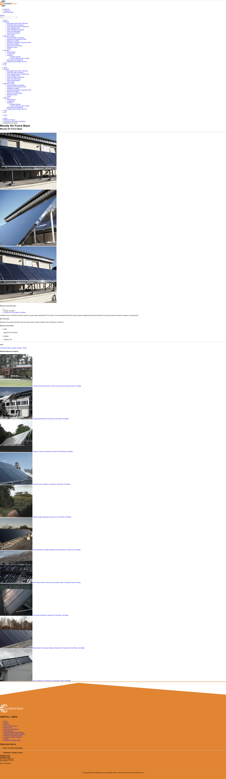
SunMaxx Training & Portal (12, 740)
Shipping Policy (8, 731)
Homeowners (11, 52)
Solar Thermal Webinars (11, 729)
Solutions (6, 50)
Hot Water (22, 312)
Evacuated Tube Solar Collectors (17, 23)
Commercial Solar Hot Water (12, 737)
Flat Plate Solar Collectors (15, 25)
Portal (9, 49)
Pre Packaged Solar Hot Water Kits (18, 26)
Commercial (11, 53)
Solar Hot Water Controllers (15, 30)
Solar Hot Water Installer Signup (14, 732)
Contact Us (7, 11)
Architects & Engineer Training (13, 735)
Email (25, 348)
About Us (6, 9)
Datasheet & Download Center (16, 39)
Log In (5, 115)
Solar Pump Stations (13, 33)
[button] (2, 15)
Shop (5, 63)
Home (5, 20)
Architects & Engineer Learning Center (19, 42)
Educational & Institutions (15, 60)
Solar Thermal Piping (13, 31)
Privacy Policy (8, 727)
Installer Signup (15, 57)
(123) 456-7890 (8, 12)
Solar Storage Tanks (13, 28)
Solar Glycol (11, 34)
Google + (20, 348)
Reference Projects (13, 44)
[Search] (17, 17)
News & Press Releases (14, 45)
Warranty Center (12, 47)
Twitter (9, 348)
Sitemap (6, 739)
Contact (6, 723)
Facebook (3, 348)
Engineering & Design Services (17, 61)
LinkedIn (14, 348)
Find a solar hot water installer (20, 58)
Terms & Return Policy (10, 726)
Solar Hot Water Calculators (15, 37)
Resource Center (9, 36)
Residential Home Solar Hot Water (14, 734)
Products (6, 22)
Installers (10, 55)
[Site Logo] (8, 6)
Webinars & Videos (13, 41)
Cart (5, 64)
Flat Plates (15, 312)
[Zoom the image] (113, 708)
